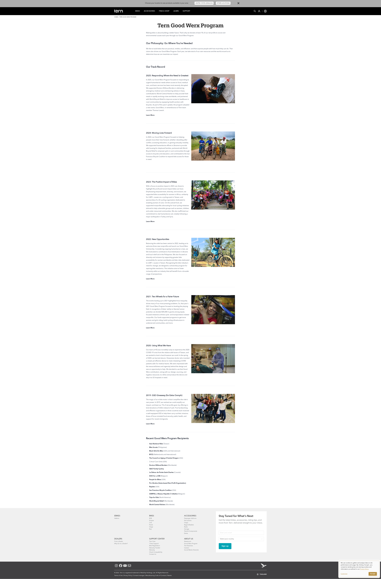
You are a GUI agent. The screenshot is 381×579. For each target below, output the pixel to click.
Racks (186, 527)
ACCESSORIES (190, 516)
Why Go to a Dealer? (121, 543)
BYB (150, 518)
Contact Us (152, 554)
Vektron (116, 518)
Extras (186, 533)
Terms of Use (118, 575)
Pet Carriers (187, 520)
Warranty (152, 550)
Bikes (137, 11)
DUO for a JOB (154, 476)
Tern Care (152, 541)
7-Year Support (154, 543)
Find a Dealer (118, 541)
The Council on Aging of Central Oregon (163, 458)
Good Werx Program (190, 543)
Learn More (150, 115)
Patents (169, 575)
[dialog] (359, 569)
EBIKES (117, 516)
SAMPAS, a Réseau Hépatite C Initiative (163, 494)
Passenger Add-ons (190, 518)
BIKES (151, 516)
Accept (372, 574)
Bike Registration (154, 545)
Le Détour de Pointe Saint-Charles (161, 472)
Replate (152, 487)
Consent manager (138, 575)
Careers (186, 548)
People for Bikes (155, 479)
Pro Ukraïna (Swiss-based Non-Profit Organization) (167, 483)
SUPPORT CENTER (157, 539)
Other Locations (223, 3)
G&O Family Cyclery (156, 469)
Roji (150, 529)
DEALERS (118, 539)
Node (151, 525)
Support (186, 11)
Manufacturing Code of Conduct (156, 575)
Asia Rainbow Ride (156, 444)
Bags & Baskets (189, 525)
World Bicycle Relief (156, 501)
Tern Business (188, 545)
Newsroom (187, 541)
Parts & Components (190, 531)
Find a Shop (164, 11)
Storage (186, 529)
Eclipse (151, 520)
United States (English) (204, 3)
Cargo (186, 522)
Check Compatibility (155, 552)
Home (116, 17)
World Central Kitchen (157, 504)
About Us (188, 539)
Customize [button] (344, 574)
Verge (151, 527)
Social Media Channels (191, 550)
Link (150, 522)
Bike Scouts (153, 447)
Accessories (149, 11)
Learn (176, 11)
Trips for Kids (154, 497)
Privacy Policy (128, 575)
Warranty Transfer (154, 548)
